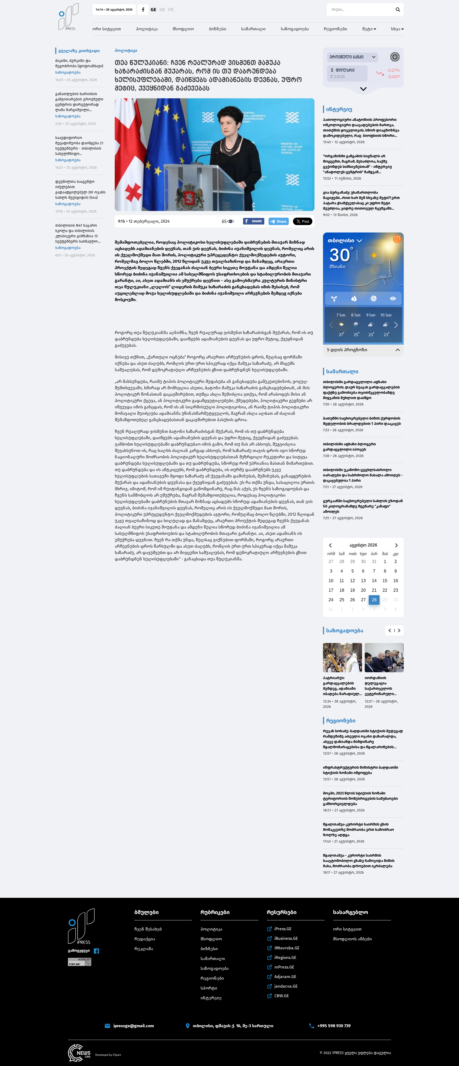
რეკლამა (143, 948)
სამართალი (253, 28)
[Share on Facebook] (254, 221)
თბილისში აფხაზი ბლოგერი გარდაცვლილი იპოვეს (349, 447)
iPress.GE (283, 928)
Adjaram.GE (285, 976)
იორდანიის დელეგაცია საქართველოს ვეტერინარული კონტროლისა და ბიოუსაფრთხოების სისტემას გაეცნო (383, 686)
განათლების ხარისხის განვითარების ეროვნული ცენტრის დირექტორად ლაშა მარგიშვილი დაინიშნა (79, 102)
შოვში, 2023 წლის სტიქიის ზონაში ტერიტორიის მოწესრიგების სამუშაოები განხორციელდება (360, 798)
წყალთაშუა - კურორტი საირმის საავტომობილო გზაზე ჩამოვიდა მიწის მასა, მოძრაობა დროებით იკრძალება (358, 860)
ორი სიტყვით (106, 28)
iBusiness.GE (286, 938)
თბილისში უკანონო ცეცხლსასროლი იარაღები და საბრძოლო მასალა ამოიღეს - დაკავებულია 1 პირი (363, 475)
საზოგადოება (295, 28)
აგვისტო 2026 (363, 545)
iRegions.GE (285, 957)
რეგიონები (335, 28)
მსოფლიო (183, 28)
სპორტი (209, 988)
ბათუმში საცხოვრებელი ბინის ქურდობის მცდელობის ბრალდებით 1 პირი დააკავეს (362, 421)
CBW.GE (281, 995)
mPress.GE (284, 967)
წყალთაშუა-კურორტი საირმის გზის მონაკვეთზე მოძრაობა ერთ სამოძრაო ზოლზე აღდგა (358, 829)
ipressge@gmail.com (133, 1025)
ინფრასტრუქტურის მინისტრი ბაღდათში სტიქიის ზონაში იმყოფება (360, 770)
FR (170, 9)
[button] (389, 630)
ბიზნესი (217, 28)
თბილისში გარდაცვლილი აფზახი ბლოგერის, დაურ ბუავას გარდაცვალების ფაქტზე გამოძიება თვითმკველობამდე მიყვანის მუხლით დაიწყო (361, 390)
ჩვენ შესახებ (148, 929)
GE (153, 9)
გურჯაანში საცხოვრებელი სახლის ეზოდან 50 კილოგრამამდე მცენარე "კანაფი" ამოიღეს (363, 506)
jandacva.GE (286, 986)
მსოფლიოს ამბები (352, 938)
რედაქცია (144, 938)
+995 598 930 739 (334, 1025)
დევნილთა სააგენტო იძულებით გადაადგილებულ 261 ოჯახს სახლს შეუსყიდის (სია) (80, 189)
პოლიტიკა (147, 28)
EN (162, 9)
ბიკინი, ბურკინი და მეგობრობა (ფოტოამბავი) (79, 63)
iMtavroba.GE (287, 947)
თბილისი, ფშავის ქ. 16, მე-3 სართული (233, 1025)
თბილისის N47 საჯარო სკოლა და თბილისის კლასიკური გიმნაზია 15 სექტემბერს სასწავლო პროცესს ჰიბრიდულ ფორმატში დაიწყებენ (76, 233)
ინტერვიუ (211, 997)
